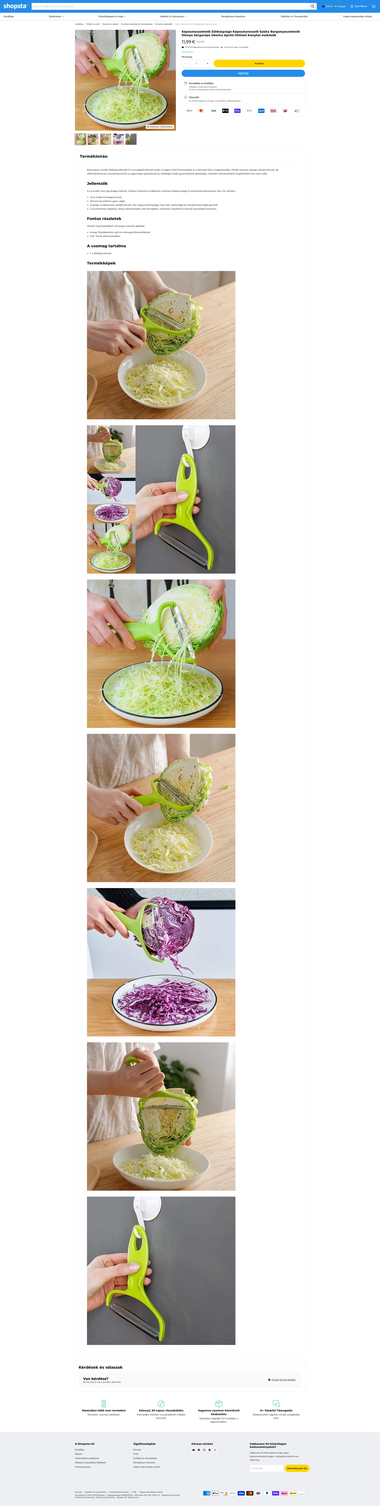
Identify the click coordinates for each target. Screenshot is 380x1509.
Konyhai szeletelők (163, 24)
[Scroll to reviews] (243, 39)
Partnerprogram (83, 1466)
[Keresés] (313, 6)
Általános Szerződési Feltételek (90, 1462)
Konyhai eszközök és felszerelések (137, 24)
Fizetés (243, 73)
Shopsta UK (122, 1497)
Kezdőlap (9, 16)
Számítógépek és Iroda (111, 16)
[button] (333, 6)
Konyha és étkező (110, 24)
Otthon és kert (93, 24)
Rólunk (78, 1453)
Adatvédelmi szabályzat (87, 1458)
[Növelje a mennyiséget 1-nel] (207, 63)
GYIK (135, 1453)
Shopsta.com (133, 1497)
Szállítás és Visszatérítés (294, 16)
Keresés (137, 1449)
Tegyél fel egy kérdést (283, 1379)
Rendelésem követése (233, 16)
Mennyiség (187, 57)
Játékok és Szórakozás (172, 16)
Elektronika (55, 16)
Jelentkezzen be (297, 1468)
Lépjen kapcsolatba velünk (357, 16)
